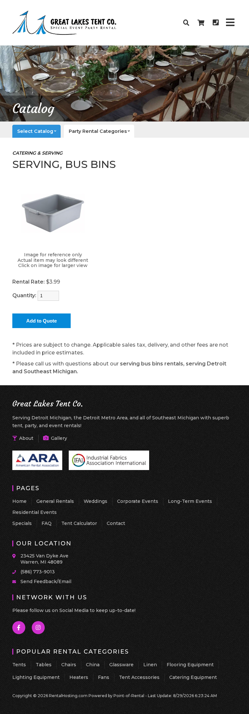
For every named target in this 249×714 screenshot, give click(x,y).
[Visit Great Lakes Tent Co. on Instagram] (38, 627)
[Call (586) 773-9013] (16, 571)
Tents (19, 665)
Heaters (78, 677)
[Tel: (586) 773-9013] (215, 22)
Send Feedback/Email (45, 581)
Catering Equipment (193, 677)
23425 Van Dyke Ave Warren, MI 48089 (44, 559)
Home (19, 501)
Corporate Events (137, 501)
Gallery (58, 438)
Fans (103, 677)
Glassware (121, 665)
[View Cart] (201, 22)
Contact (116, 523)
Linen (150, 665)
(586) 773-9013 (37, 572)
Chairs (68, 665)
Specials (22, 523)
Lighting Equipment (36, 677)
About (25, 438)
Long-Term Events (190, 501)
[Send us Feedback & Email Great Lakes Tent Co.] (16, 581)
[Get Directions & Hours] (16, 556)
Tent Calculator (79, 523)
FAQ (47, 523)
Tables (44, 665)
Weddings (95, 501)
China (93, 665)
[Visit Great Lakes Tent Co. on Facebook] (19, 627)
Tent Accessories (139, 677)
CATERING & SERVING (37, 153)
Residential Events (34, 512)
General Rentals (55, 501)
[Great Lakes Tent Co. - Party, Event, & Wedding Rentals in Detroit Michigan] (64, 34)
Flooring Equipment (190, 665)
